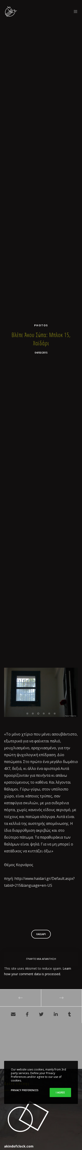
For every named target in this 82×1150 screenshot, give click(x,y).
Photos (41, 325)
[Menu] (74, 11)
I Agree (60, 1092)
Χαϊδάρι (41, 934)
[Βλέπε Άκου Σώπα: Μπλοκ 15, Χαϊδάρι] (13, 1014)
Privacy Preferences (24, 1090)
